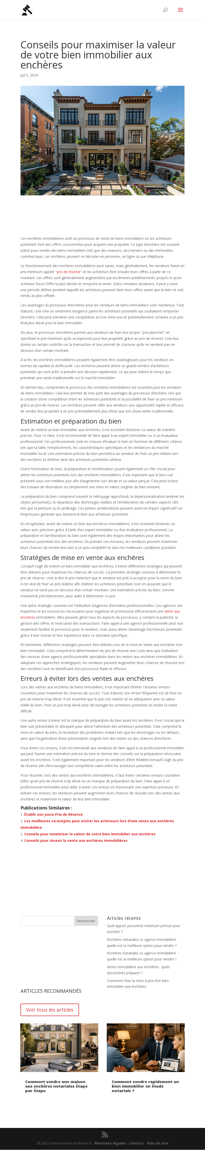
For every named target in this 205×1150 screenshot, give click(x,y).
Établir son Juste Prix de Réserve (53, 814)
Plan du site (157, 1143)
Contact (136, 1143)
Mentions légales (110, 1143)
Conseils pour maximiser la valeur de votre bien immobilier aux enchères (90, 834)
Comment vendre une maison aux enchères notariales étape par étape (56, 1086)
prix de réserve (68, 271)
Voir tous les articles (50, 1009)
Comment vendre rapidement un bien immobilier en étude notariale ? (145, 1086)
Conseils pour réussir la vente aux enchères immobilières (76, 840)
